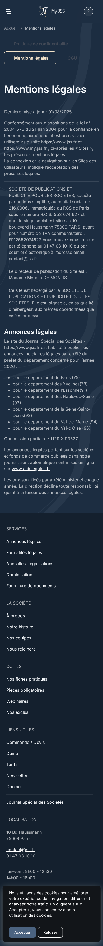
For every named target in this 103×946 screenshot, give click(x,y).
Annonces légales (23, 541)
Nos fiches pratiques (26, 679)
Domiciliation (19, 574)
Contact (14, 786)
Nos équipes (18, 638)
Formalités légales (24, 552)
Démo (12, 753)
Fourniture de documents (31, 585)
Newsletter (16, 775)
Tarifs (11, 764)
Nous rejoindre (21, 649)
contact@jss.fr (20, 849)
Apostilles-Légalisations (29, 563)
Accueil (10, 28)
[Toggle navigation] (8, 11)
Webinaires (17, 701)
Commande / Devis (25, 742)
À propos (15, 615)
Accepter (22, 932)
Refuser (50, 932)
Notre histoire (19, 626)
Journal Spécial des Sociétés (35, 802)
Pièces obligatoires (25, 690)
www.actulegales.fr (31, 468)
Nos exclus (17, 712)
